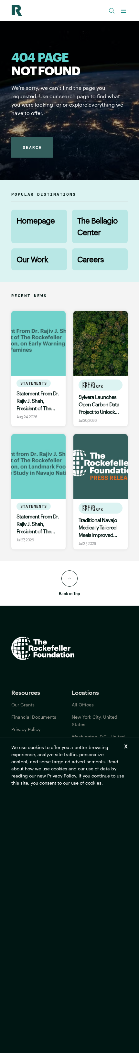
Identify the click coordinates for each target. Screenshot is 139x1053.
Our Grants (23, 704)
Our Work (32, 259)
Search (32, 147)
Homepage (35, 220)
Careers (90, 259)
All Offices (83, 704)
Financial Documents (33, 717)
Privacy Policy (61, 775)
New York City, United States (94, 720)
